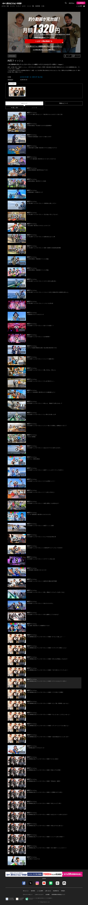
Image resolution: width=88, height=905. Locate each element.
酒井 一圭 (28, 77)
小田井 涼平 (34, 77)
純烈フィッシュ (15, 60)
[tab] (24, 103)
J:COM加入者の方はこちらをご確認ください (44, 49)
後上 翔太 (40, 77)
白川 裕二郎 (23, 77)
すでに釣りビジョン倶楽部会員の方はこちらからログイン (44, 46)
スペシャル (12, 56)
